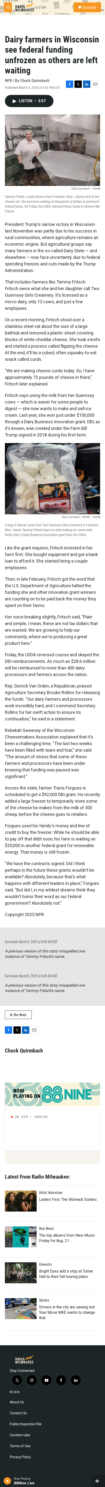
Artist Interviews (51, 1192)
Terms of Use (20, 1446)
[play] (7, 1480)
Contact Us (18, 1413)
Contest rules (20, 1435)
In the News (18, 1014)
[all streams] (98, 1481)
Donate (89, 7)
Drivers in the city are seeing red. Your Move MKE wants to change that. (67, 1312)
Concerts (45, 1264)
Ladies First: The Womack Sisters (68, 1199)
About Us (17, 1402)
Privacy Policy (20, 1457)
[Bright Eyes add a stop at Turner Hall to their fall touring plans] (21, 1272)
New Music (46, 1228)
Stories (44, 1300)
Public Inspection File (26, 1424)
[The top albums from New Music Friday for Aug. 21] (21, 1236)
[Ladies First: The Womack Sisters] (21, 1201)
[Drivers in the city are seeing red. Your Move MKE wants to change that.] (21, 1308)
